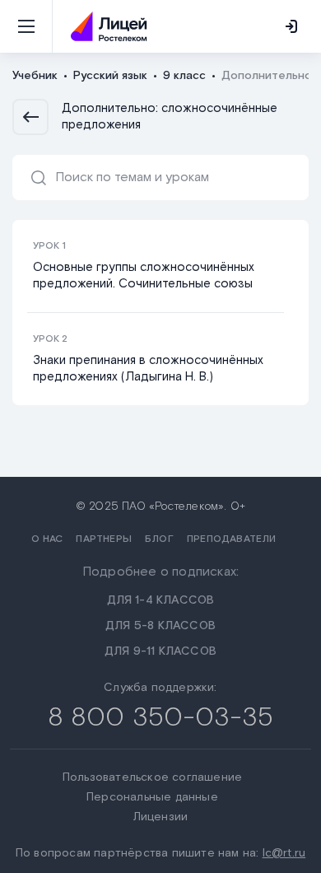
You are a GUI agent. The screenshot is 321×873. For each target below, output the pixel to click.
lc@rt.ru (284, 853)
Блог (159, 539)
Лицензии (160, 817)
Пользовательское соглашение (152, 777)
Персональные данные (152, 797)
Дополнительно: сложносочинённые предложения (169, 116)
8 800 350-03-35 (161, 718)
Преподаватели (232, 539)
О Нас (47, 539)
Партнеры (104, 539)
